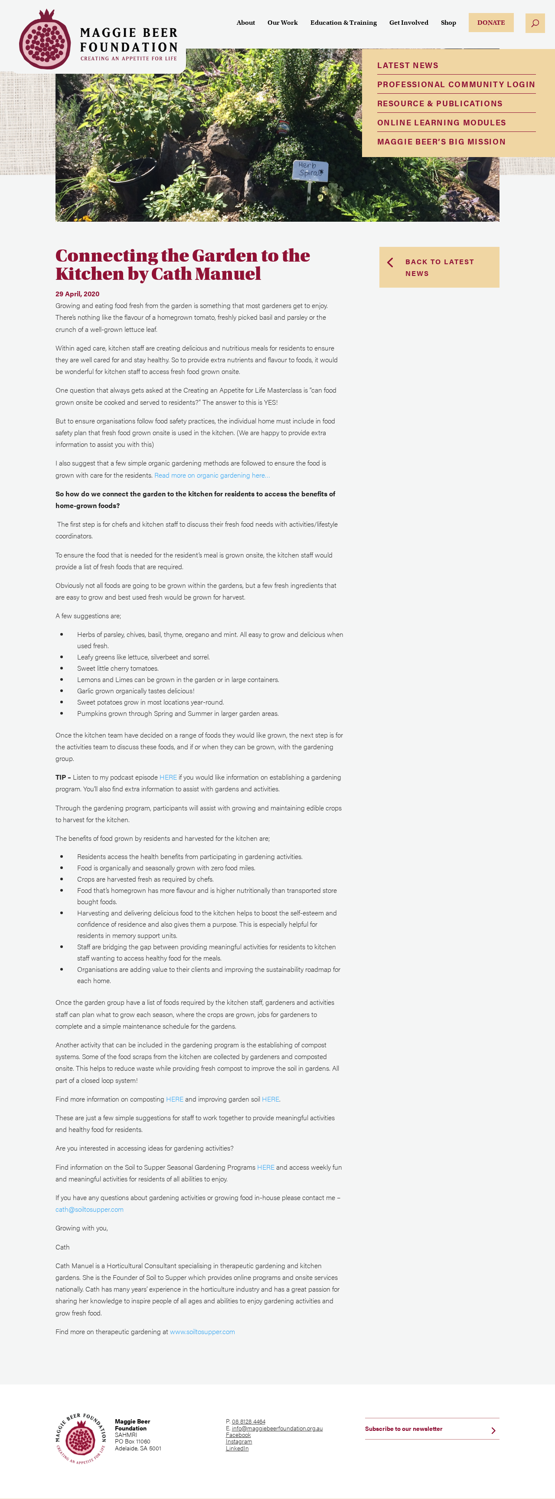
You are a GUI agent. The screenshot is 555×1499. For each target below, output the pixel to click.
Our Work (283, 23)
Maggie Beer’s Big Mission (441, 141)
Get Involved (408, 23)
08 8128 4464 (248, 1421)
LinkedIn (237, 1447)
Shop (448, 23)
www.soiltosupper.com (202, 1331)
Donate (491, 22)
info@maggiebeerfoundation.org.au (277, 1428)
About (246, 23)
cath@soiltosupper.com (90, 1209)
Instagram (239, 1441)
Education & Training (343, 23)
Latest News (408, 65)
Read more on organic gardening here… (212, 475)
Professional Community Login (456, 84)
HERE (168, 777)
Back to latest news (439, 267)
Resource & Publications (440, 103)
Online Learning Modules (441, 122)
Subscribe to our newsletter (404, 1428)
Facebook (238, 1434)
